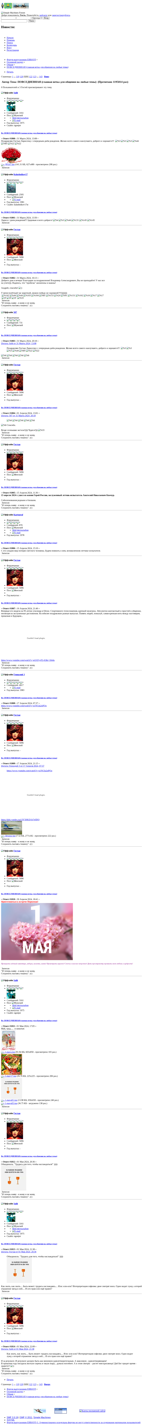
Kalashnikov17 (21, 174)
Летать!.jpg (10, 836)
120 (21, 76)
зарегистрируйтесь (61, 15)
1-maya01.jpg (10, 1100)
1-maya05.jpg (10, 1103)
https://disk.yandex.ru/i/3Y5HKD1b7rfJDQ (20, 819)
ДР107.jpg (9, 164)
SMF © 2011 (26, 1417)
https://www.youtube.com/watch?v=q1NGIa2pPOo (24, 706)
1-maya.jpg (9, 1052)
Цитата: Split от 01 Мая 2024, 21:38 (17, 1349)
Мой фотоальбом (20, 118)
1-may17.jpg (10, 1076)
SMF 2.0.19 (12, 1417)
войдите (43, 15)
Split (16, 93)
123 (34, 76)
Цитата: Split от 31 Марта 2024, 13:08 (18, 343)
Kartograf (18, 514)
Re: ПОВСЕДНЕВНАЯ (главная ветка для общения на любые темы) (29, 133)
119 (17, 76)
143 (40, 76)
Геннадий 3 (19, 674)
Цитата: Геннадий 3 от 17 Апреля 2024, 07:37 (22, 766)
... (15, 76)
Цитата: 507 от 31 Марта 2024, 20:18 (18, 415)
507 (15, 312)
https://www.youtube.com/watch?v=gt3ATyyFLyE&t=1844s (28, 660)
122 (30, 76)
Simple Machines (42, 1417)
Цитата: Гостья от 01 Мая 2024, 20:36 (18, 1252)
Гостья (17, 229)
